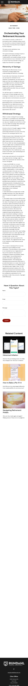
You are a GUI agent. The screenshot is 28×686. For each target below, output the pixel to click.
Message (5, 308)
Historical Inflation (10, 355)
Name (4, 290)
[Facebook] (14, 669)
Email (4, 299)
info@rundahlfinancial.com (14, 672)
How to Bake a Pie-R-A (12, 383)
